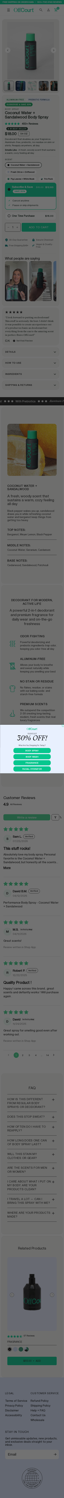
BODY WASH (32, 756)
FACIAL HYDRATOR (32, 769)
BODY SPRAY (32, 750)
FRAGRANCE (31, 763)
